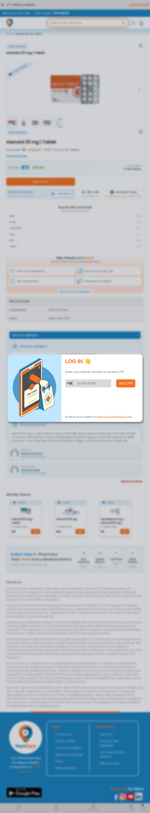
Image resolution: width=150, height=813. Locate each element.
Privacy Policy (125, 416)
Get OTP (125, 383)
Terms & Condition (107, 416)
